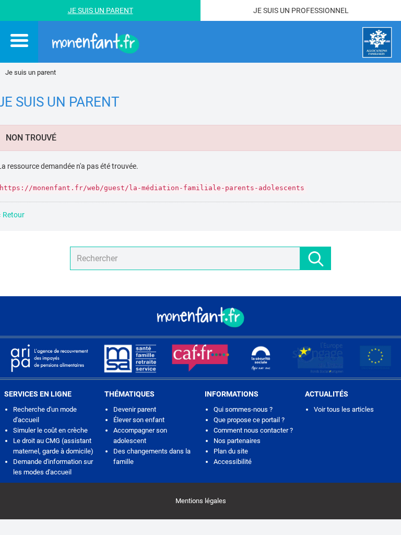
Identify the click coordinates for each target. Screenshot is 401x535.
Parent (119, 10)
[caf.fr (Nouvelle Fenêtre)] (200, 358)
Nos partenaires (237, 441)
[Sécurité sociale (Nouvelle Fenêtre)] (261, 358)
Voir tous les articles (344, 409)
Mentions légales (200, 501)
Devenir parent (134, 409)
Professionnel (320, 10)
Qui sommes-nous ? (243, 409)
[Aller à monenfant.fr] (95, 42)
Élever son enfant (138, 420)
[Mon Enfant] (200, 316)
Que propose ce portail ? (249, 420)
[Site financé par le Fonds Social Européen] (375, 358)
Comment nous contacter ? (253, 430)
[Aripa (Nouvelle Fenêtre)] (49, 358)
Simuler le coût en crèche (50, 430)
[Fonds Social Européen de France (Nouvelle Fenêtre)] (318, 358)
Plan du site (231, 451)
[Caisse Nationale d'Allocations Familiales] (377, 42)
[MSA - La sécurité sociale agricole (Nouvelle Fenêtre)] (130, 358)
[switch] (19, 40)
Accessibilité (233, 462)
